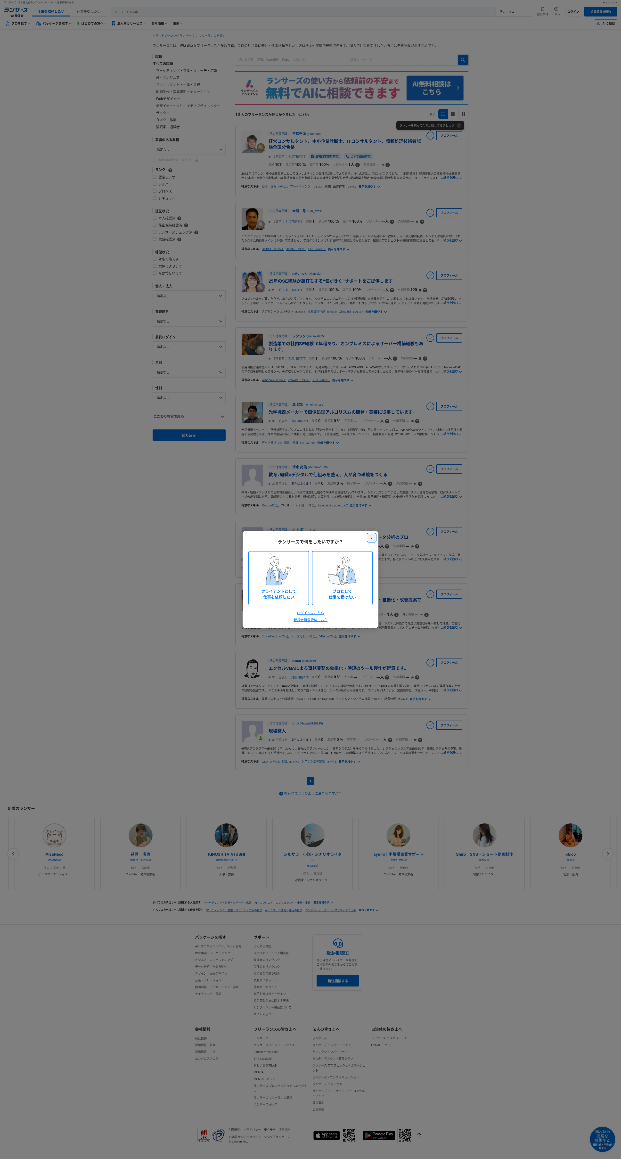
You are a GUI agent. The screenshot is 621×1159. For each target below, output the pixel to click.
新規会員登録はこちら (310, 619)
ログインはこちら (310, 612)
